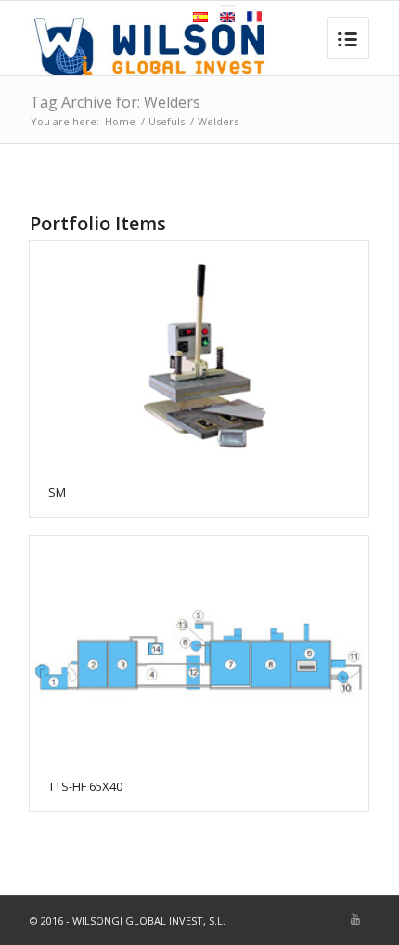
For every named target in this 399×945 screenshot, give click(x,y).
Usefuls (166, 121)
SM (57, 492)
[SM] (199, 354)
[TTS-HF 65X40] (199, 648)
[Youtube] (355, 919)
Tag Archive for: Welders (115, 102)
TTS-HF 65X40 (85, 786)
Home (120, 121)
